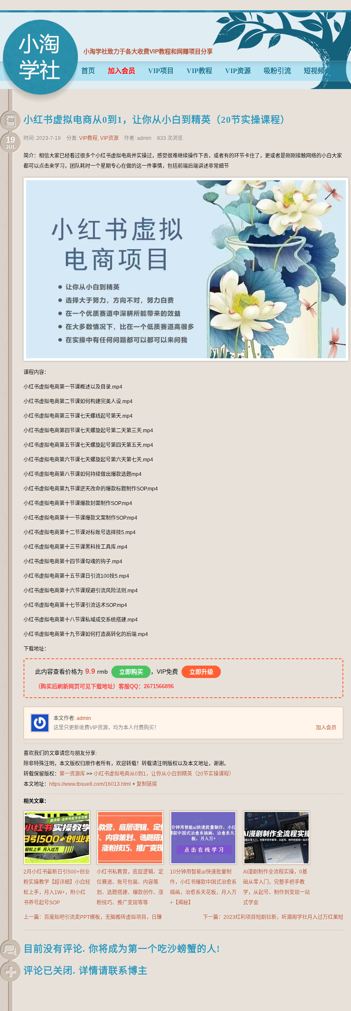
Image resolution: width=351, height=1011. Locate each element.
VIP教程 (199, 70)
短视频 (314, 70)
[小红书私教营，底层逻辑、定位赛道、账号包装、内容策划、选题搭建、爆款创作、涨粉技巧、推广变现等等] (130, 863)
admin (84, 718)
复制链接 (147, 784)
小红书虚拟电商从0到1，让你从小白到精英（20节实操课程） (157, 119)
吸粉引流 (277, 70)
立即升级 (201, 671)
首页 (88, 70)
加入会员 (326, 728)
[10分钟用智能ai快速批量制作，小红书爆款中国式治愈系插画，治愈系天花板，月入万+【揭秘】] (203, 863)
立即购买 (131, 671)
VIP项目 (161, 70)
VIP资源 (238, 70)
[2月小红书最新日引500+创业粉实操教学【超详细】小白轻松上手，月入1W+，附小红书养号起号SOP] (57, 863)
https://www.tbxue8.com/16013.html (90, 784)
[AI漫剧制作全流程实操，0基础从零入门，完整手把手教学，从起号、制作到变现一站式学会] (276, 863)
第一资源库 (40, 61)
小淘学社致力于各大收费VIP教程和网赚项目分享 (148, 51)
